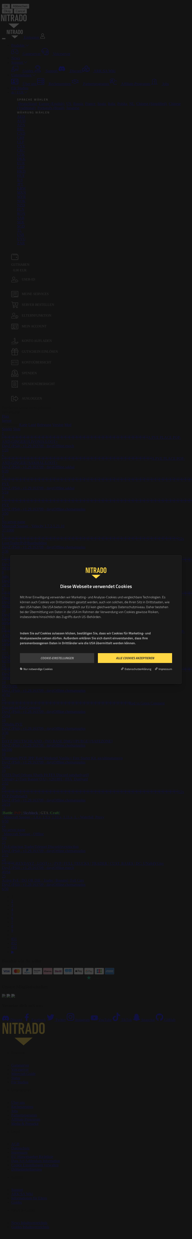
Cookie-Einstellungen (57, 657)
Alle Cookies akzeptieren (135, 657)
